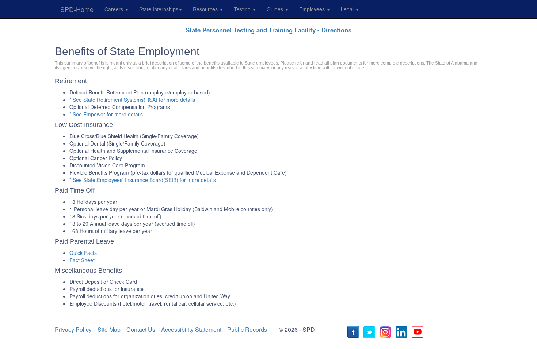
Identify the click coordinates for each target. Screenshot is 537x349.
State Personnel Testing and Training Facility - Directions (268, 30)
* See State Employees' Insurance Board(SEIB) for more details (142, 179)
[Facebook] (354, 333)
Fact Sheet (82, 260)
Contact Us (140, 329)
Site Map (109, 329)
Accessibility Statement (191, 329)
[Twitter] (370, 333)
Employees (312, 9)
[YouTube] (418, 333)
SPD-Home (77, 9)
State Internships (158, 9)
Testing (243, 9)
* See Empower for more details (106, 114)
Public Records (247, 329)
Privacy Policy (73, 329)
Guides (276, 9)
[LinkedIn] (402, 333)
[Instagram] (386, 333)
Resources (206, 9)
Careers (114, 9)
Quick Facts (83, 252)
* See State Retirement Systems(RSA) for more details (132, 99)
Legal (348, 9)
